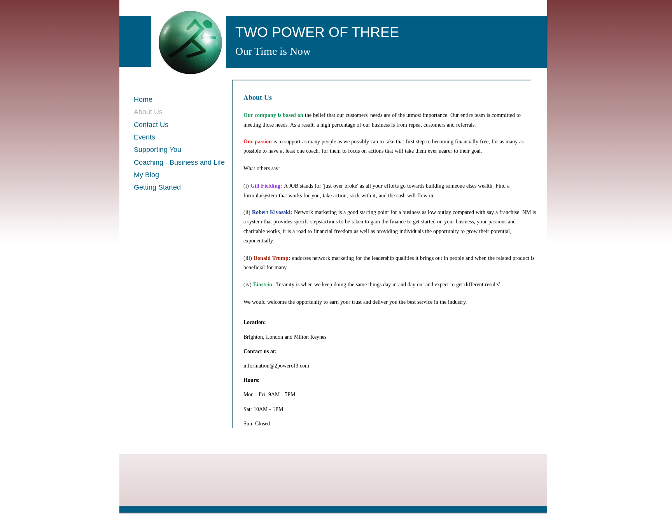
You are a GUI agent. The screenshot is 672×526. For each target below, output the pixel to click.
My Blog (146, 175)
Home (143, 99)
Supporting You (157, 149)
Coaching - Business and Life (179, 162)
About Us (148, 112)
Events (144, 137)
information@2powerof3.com (276, 366)
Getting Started (157, 187)
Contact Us (151, 125)
